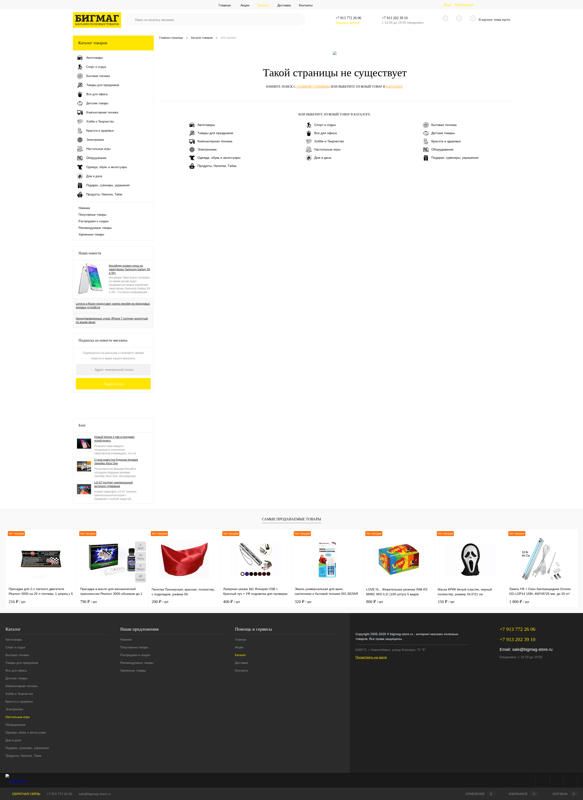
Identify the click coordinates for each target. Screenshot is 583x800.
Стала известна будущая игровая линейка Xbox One (116, 461)
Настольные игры (327, 149)
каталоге (394, 86)
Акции (244, 5)
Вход (447, 4)
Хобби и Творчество (329, 141)
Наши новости (90, 253)
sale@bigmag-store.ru (532, 649)
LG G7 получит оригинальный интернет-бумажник (113, 484)
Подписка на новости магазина (103, 340)
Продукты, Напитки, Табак (216, 166)
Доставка (284, 5)
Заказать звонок (347, 22)
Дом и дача (322, 157)
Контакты (306, 5)
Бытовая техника (444, 125)
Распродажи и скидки (93, 221)
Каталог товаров (92, 43)
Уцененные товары (91, 234)
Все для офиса (325, 133)
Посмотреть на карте (371, 657)
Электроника (207, 149)
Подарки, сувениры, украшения (454, 157)
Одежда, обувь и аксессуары (218, 157)
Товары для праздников (215, 133)
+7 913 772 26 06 (59, 794)
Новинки (84, 208)
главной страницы (313, 86)
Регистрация (464, 4)
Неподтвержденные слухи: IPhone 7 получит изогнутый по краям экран (112, 320)
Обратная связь (25, 794)
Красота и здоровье (446, 141)
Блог (82, 425)
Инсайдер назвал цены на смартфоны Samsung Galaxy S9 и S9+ (129, 269)
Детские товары (443, 133)
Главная (225, 5)
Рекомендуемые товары (95, 228)
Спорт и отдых (325, 125)
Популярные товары (92, 214)
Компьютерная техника (214, 141)
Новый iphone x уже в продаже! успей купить (114, 438)
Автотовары (206, 125)
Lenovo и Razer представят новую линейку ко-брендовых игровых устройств (113, 305)
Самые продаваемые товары (291, 519)
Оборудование (442, 149)
